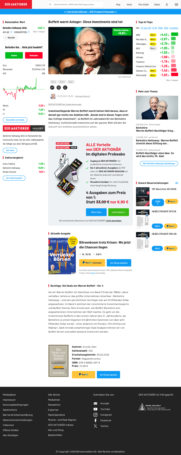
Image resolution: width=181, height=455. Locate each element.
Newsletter (54, 404)
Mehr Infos (96, 212)
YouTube (105, 409)
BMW (138, 34)
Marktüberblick (56, 414)
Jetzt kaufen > (119, 212)
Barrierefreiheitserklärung (18, 414)
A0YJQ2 (6, 32)
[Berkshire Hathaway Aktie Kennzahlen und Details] (24, 89)
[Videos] (157, 4)
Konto (93, 273)
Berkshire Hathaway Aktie (15, 27)
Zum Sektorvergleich (14, 178)
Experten (53, 409)
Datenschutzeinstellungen (17, 419)
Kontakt (104, 403)
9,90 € (157, 226)
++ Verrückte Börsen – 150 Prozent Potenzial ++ (90, 11)
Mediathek (54, 399)
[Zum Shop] (118, 4)
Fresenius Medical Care (146, 66)
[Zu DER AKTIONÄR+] (143, 4)
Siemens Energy (142, 70)
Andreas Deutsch (82, 96)
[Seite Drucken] (59, 87)
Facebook (105, 420)
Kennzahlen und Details (15, 119)
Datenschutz (10, 409)
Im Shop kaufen (119, 262)
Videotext (8, 424)
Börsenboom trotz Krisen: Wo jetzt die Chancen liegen (105, 244)
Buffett (62, 81)
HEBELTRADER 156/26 (164, 233)
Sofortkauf (97, 263)
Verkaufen (34, 55)
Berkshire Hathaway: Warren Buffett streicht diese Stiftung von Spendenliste (157, 142)
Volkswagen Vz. (142, 43)
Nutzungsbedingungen (15, 404)
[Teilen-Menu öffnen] (52, 87)
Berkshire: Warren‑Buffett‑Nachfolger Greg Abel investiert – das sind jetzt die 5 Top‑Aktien (156, 129)
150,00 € (157, 202)
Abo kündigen (10, 435)
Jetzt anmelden (113, 220)
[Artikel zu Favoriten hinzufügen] (65, 87)
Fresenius (140, 61)
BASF (138, 48)
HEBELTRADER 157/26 (164, 211)
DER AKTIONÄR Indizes (61, 424)
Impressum (9, 399)
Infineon (139, 57)
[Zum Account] (129, 4)
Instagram (106, 414)
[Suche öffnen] (50, 4)
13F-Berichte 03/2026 (164, 189)
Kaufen (14, 55)
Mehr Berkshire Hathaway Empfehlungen (159, 163)
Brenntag (140, 52)
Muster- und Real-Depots (62, 419)
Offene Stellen (11, 430)
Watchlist (11, 37)
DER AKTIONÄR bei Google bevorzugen (64, 104)
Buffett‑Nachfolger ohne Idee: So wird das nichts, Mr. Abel (155, 154)
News (153, 35)
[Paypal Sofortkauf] (83, 374)
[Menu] (176, 4)
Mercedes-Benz (142, 39)
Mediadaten (9, 394)
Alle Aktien (54, 394)
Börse (53, 81)
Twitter (104, 425)
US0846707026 (20, 32)
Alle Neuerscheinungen (174, 182)
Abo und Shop (56, 429)
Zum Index (10, 150)
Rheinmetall (141, 75)
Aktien (70, 81)
